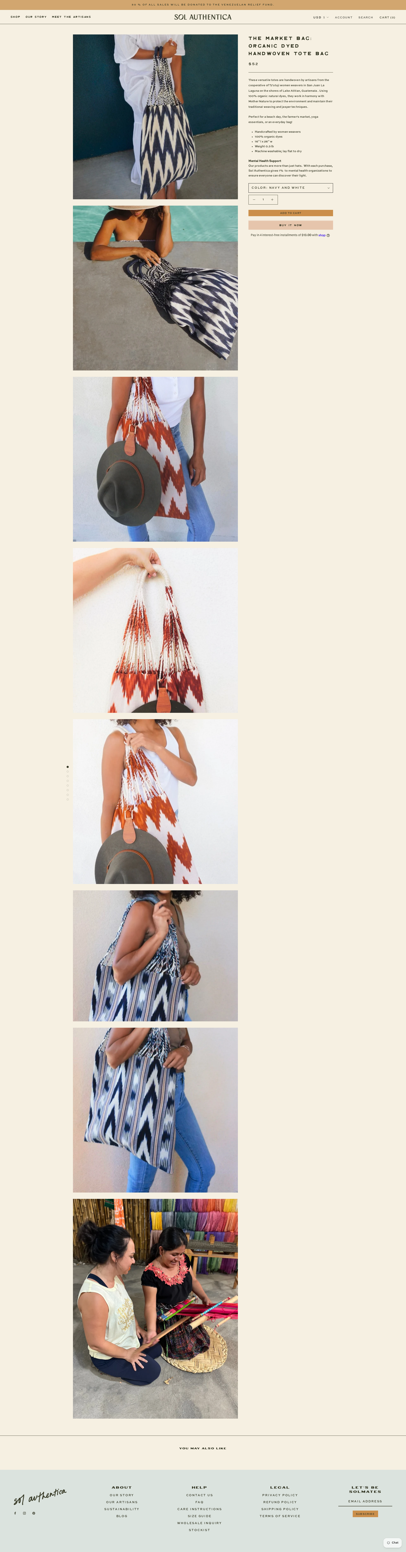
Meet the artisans (71, 16)
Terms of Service (280, 1516)
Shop (16, 16)
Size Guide (200, 1516)
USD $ (319, 17)
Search (365, 17)
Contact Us (199, 1495)
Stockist (199, 1530)
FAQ (199, 1502)
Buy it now (290, 225)
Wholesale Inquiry (199, 1523)
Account (344, 17)
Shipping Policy (280, 1509)
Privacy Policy (280, 1495)
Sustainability (122, 1509)
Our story (36, 16)
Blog (122, 1516)
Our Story (122, 1495)
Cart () (387, 17)
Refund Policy (280, 1502)
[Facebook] (15, 1513)
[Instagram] (24, 1513)
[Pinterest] (33, 1513)
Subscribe (365, 1514)
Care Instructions (199, 1509)
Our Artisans (122, 1502)
